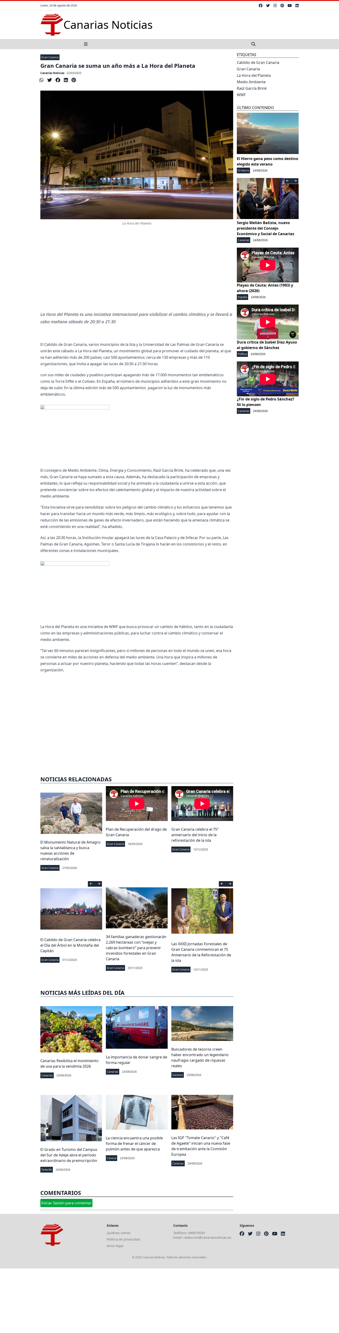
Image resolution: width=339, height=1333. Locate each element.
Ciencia (111, 1158)
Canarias (47, 1075)
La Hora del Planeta (254, 75)
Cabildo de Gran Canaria (258, 62)
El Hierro (243, 170)
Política (242, 354)
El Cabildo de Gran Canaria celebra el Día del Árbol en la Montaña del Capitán (70, 945)
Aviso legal (115, 1246)
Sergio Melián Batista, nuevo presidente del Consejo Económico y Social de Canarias (265, 228)
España (242, 297)
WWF (241, 94)
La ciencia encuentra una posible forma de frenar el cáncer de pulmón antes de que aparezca (134, 1143)
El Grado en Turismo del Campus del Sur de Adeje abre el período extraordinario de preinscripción (68, 1155)
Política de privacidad (123, 1239)
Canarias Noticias (52, 73)
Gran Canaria (50, 57)
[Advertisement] (136, 273)
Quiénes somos (119, 1233)
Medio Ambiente (251, 81)
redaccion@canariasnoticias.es (207, 1237)
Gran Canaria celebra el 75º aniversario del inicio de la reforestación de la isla (195, 835)
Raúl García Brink (252, 88)
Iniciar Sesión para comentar (66, 1203)
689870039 (196, 1233)
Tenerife (46, 1170)
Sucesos (177, 1075)
